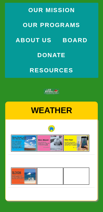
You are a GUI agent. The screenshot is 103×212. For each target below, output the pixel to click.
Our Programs (51, 25)
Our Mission (51, 10)
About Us (34, 40)
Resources (51, 70)
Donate (51, 55)
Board (75, 40)
